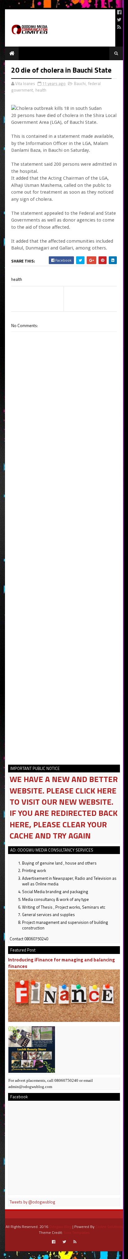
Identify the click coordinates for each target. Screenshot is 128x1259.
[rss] (119, 27)
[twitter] (119, 19)
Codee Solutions (109, 1227)
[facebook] (119, 12)
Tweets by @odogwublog (32, 1202)
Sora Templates (76, 1232)
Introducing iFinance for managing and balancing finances (61, 963)
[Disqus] (64, 508)
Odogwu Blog (60, 1227)
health (40, 90)
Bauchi (80, 83)
